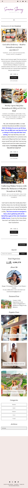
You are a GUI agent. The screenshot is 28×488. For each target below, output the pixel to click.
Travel (14, 418)
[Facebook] (17, 1)
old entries (22, 244)
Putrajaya (13, 118)
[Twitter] (25, 1)
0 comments (14, 80)
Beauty (14, 404)
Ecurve (17, 194)
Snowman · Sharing (13, 484)
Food (23, 113)
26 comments (14, 235)
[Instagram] (20, 1)
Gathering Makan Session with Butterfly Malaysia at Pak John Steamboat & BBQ (14, 188)
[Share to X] (11, 74)
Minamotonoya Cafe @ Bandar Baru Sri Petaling (14, 335)
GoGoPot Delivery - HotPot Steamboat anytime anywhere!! (14, 47)
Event (14, 408)
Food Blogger (6, 115)
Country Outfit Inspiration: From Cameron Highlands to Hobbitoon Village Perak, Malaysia (14, 391)
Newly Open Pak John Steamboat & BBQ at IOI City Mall (14, 108)
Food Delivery (21, 53)
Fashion (14, 411)
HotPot (13, 54)
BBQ (21, 113)
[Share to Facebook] (13, 74)
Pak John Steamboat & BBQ (13, 117)
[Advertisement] (14, 454)
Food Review (13, 115)
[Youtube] (23, 1)
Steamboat (18, 54)
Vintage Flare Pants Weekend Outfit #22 (14, 363)
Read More (14, 77)
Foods (8, 54)
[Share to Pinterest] (15, 74)
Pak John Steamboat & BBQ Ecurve (16, 195)
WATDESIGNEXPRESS (14, 485)
